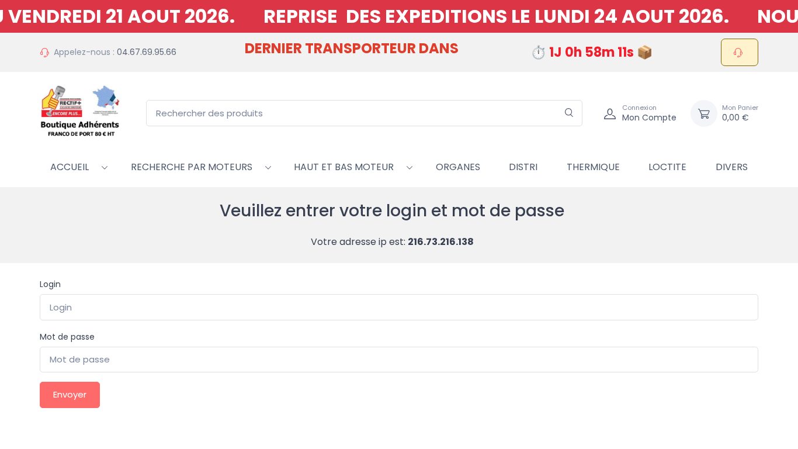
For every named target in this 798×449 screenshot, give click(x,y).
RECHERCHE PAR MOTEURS (191, 167)
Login (50, 284)
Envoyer (69, 394)
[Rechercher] (569, 113)
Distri (523, 167)
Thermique (593, 167)
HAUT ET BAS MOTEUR (344, 167)
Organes (458, 167)
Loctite (667, 167)
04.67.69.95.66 (146, 52)
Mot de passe (67, 337)
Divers (732, 167)
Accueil (69, 167)
